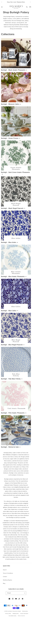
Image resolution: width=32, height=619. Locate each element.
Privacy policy (8, 613)
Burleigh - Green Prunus (9, 138)
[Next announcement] (30, 2)
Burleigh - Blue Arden (8, 242)
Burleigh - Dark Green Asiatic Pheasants (15, 172)
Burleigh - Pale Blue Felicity (11, 379)
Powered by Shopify (17, 611)
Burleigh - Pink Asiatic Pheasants (13, 413)
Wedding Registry (7, 580)
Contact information (24, 613)
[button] (1, 7)
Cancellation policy (12, 615)
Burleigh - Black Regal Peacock (12, 208)
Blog (4, 583)
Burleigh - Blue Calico (8, 310)
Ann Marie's (10, 611)
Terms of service (21, 615)
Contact (5, 576)
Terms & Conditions (8, 573)
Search (5, 569)
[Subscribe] (24, 593)
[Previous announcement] (1, 2)
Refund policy (25, 611)
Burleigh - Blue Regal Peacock (12, 345)
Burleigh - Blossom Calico (10, 104)
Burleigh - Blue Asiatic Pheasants (13, 276)
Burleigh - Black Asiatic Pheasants (13, 70)
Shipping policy (16, 613)
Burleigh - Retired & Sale (10, 447)
